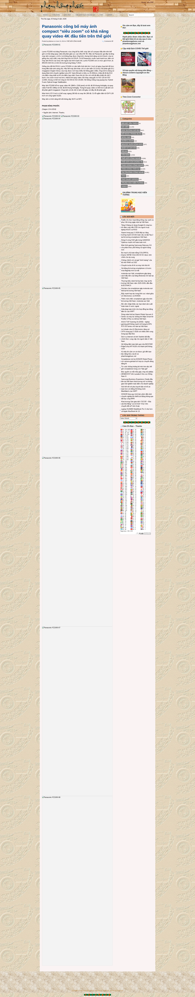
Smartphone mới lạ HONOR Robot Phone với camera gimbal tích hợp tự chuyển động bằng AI (137, 361)
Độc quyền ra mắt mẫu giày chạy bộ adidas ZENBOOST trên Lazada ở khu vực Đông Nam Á (137, 374)
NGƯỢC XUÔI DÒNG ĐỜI (132, 144)
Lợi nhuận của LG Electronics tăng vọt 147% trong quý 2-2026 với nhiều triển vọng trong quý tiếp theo (137, 331)
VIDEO (124, 186)
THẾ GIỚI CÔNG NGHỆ (74, 41)
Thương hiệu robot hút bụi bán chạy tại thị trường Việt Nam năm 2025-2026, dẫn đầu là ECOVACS (136, 283)
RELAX (124, 151)
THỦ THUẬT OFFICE (130, 179)
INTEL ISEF (126, 137)
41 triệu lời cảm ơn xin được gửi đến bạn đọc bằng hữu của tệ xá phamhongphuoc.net (136, 354)
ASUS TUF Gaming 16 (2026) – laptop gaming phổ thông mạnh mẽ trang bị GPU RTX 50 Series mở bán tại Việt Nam (136, 324)
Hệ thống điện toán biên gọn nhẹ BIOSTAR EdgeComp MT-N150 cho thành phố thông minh (137, 346)
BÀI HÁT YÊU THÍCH (130, 123)
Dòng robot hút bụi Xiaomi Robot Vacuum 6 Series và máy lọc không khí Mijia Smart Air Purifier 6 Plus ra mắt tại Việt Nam (137, 316)
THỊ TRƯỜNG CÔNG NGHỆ (133, 172)
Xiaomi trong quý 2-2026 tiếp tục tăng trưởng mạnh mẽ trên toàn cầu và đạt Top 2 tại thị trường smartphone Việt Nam (137, 235)
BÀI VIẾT (67, 15)
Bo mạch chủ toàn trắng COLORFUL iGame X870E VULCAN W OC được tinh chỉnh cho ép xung (136, 255)
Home (143, 2)
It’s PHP (150, 2)
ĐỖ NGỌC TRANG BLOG (132, 134)
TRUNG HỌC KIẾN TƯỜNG (132, 183)
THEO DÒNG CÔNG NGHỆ (132, 165)
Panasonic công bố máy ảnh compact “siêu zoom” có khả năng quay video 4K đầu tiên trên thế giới (76, 31)
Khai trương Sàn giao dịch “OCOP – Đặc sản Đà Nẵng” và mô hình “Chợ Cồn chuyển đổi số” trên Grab (136, 404)
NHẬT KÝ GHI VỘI (129, 148)
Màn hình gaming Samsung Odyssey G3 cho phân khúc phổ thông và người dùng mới (136, 247)
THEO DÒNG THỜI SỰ (131, 169)
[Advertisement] (137, 555)
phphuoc (51, 41)
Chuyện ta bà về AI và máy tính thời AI (135, 265)
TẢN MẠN (56, 15)
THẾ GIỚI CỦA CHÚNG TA (85, 15)
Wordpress (106, 990)
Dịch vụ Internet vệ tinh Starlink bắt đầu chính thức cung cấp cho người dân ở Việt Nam (136, 339)
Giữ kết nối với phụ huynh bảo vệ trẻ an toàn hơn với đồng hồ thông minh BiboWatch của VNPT (135, 389)
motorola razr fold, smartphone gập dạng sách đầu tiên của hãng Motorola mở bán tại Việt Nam (137, 275)
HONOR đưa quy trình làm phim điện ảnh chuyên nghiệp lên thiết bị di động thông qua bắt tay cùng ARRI (137, 396)
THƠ (101, 15)
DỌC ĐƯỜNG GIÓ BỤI (131, 130)
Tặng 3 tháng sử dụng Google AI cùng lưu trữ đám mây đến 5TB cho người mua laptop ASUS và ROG (136, 227)
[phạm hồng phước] (63, 11)
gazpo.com (119, 990)
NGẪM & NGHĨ (127, 141)
